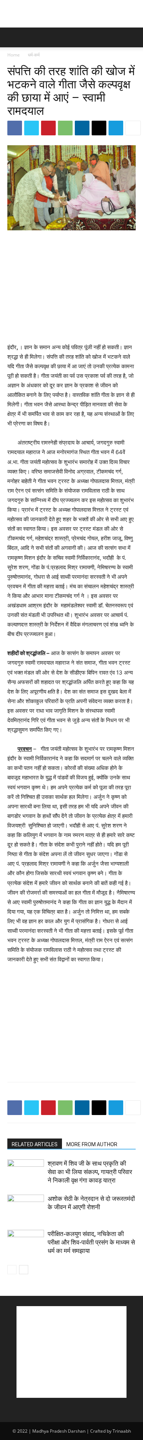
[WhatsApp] (65, 128)
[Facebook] (14, 128)
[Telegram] (116, 128)
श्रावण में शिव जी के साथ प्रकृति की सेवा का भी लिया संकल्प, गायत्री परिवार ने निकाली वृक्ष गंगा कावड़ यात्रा (90, 1172)
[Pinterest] (48, 128)
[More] (133, 128)
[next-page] (23, 1269)
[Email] (99, 128)
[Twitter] (31, 128)
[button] (12, 37)
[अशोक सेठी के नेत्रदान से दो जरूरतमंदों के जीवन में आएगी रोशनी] (25, 1207)
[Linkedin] (82, 128)
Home (13, 55)
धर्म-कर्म (34, 55)
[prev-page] (11, 1269)
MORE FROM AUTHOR (91, 1144)
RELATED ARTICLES (35, 1144)
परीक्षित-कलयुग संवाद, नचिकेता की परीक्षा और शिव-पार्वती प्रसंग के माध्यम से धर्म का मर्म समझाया (91, 1242)
